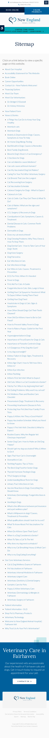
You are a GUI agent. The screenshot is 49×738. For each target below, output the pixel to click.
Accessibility (40, 714)
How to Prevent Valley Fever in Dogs (23, 324)
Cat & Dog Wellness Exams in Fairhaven (24, 564)
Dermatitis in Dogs (15, 230)
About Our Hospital (13, 69)
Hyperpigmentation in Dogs (19, 335)
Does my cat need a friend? (19, 234)
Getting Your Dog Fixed (17, 299)
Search (16, 717)
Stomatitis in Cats (14, 459)
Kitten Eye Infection (15, 370)
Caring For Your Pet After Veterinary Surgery (26, 174)
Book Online (12, 10)
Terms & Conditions (30, 712)
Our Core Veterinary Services (17, 560)
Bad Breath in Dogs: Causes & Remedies (24, 146)
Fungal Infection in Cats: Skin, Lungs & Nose (25, 288)
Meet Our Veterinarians (15, 97)
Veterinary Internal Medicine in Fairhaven (24, 572)
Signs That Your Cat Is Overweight (21, 455)
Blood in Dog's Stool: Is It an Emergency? (24, 154)
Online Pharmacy (37, 11)
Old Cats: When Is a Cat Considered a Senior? (26, 382)
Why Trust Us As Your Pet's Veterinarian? (22, 628)
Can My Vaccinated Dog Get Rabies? (23, 170)
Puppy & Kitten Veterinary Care (20, 588)
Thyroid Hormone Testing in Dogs (21, 472)
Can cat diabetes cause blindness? (21, 162)
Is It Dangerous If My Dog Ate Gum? (22, 347)
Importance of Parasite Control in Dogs (24, 343)
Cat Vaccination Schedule (18, 186)
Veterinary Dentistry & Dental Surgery (23, 580)
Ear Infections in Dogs (16, 265)
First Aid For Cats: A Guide (18, 284)
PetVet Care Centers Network (27, 726)
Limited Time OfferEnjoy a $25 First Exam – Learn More (23, 30)
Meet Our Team (12, 93)
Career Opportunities (14, 81)
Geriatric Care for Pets (17, 584)
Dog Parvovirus (13, 257)
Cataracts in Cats (14, 194)
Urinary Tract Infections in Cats (20, 484)
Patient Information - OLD (16, 609)
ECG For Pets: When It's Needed (21, 276)
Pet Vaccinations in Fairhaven (19, 568)
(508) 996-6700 (25, 5)
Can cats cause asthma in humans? (21, 166)
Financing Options (12, 89)
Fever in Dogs (13, 280)
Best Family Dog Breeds (17, 150)
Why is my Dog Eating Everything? (21, 554)
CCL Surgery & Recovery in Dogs (21, 212)
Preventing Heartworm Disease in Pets (24, 405)
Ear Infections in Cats (16, 261)
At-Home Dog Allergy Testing (19, 142)
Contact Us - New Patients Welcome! (21, 85)
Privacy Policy (17, 712)
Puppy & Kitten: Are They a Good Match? (24, 416)
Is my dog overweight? (16, 351)
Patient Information (13, 605)
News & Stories (11, 115)
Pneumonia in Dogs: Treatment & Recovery (25, 401)
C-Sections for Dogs (15, 158)
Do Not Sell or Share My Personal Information (19, 714)
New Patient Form (13, 111)
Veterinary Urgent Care (17, 576)
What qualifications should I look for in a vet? (25, 520)
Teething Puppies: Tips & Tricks (20, 463)
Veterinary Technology (14, 617)
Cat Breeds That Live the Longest (21, 178)
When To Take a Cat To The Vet (20, 539)
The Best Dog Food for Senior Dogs (22, 468)
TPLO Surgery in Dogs (16, 476)
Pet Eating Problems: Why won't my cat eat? (26, 390)
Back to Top (31, 717)
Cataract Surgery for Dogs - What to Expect (26, 190)
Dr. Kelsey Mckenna (16, 106)
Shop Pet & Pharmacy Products (18, 613)
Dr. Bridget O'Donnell (16, 102)
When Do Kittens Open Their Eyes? (22, 531)
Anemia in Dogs (13, 130)
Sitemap (23, 717)
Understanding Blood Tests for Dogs (22, 480)
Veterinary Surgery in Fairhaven (20, 599)
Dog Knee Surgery (15, 253)
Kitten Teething (13, 374)
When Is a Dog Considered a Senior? (22, 535)
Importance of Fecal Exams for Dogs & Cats (26, 339)
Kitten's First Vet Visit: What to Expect (23, 378)
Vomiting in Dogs (14, 502)
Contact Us (23, 681)
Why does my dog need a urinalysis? (22, 543)
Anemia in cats (13, 126)
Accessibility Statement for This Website (22, 73)
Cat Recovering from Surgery (19, 182)
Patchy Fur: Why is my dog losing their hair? (25, 386)
